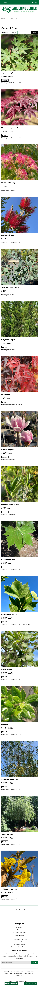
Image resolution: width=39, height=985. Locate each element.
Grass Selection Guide (19, 939)
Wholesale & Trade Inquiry (19, 947)
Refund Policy (30, 971)
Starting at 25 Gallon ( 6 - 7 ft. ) (12, 78)
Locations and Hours (19, 932)
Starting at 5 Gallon (10, 291)
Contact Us (19, 975)
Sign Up (34, 962)
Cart (36, 2)
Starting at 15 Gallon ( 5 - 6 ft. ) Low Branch (15, 619)
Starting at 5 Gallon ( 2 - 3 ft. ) (11, 400)
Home (3, 18)
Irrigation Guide (19, 944)
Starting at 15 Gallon (8, 186)
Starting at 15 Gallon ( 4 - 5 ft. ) (11, 133)
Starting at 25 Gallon (11, 454)
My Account (19, 927)
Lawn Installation (19, 942)
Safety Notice (18, 973)
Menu (5, 2)
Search (19, 930)
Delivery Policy (8, 971)
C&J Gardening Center (20, 982)
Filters (34, 32)
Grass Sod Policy (19, 971)
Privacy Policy (8, 973)
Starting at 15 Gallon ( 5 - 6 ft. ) (11, 238)
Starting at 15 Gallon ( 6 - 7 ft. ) (11, 729)
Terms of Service (28, 973)
